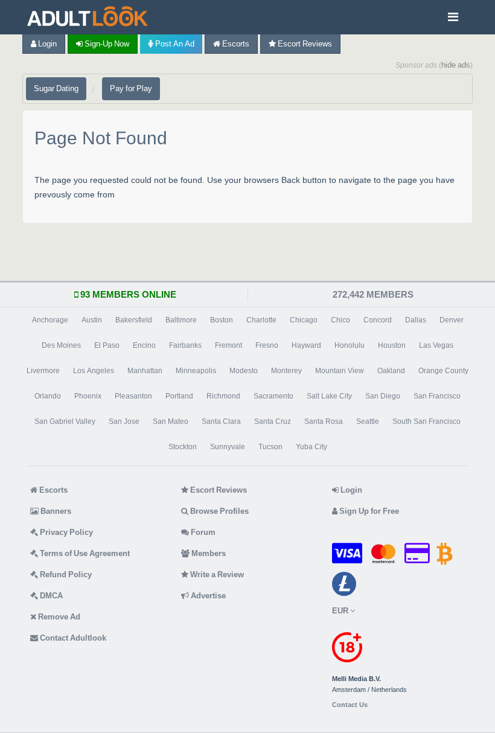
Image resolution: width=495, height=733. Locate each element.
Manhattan (144, 370)
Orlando (47, 396)
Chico (340, 320)
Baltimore (181, 320)
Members (208, 553)
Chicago (304, 320)
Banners (55, 511)
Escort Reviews (304, 44)
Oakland (391, 370)
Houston (392, 345)
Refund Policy (65, 574)
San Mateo (170, 421)
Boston (221, 320)
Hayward (306, 345)
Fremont (228, 345)
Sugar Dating (56, 88)
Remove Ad (58, 617)
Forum (202, 532)
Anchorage (50, 320)
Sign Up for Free (368, 511)
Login (46, 44)
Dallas (415, 320)
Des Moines (61, 345)
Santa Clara (221, 421)
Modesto (243, 370)
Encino (144, 345)
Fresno (266, 345)
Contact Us (350, 705)
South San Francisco (426, 421)
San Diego (382, 396)
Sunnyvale (227, 446)
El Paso (107, 345)
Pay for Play (131, 88)
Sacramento (273, 396)
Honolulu (349, 345)
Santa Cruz (272, 421)
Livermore (43, 370)
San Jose (124, 421)
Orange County (443, 370)
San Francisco (437, 396)
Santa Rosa (323, 421)
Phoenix (87, 396)
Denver (451, 320)
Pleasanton (133, 396)
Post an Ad (173, 44)
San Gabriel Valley (64, 421)
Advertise (207, 596)
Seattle (367, 421)
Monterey (286, 370)
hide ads (455, 65)
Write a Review (216, 574)
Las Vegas (436, 345)
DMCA (50, 596)
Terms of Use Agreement (84, 553)
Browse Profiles (218, 511)
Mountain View (339, 370)
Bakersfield (133, 320)
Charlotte (261, 320)
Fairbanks (185, 345)
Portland (179, 396)
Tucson (270, 446)
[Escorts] (90, 17)
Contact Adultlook (72, 638)
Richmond (223, 396)
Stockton (182, 446)
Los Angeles (93, 370)
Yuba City (311, 446)
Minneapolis (196, 370)
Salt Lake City (329, 396)
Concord (377, 320)
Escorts (234, 44)
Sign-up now (106, 44)
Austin (91, 320)
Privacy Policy (65, 532)
